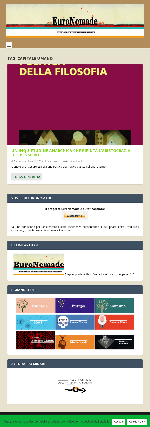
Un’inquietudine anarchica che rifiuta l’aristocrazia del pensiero (70, 152)
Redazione (20, 161)
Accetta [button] (118, 421)
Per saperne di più (27, 177)
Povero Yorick (53, 161)
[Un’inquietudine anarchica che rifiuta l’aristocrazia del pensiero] (74, 104)
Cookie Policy (137, 421)
